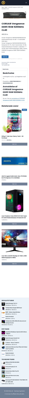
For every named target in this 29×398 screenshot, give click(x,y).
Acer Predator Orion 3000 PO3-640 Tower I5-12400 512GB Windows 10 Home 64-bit (14, 217)
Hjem (3, 7)
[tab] (14, 69)
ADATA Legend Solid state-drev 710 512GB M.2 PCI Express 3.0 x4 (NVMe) (14, 177)
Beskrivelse (5, 69)
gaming (5, 64)
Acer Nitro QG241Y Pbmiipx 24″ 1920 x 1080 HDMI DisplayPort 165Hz (14, 256)
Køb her (5, 56)
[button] (25, 12)
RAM (6, 7)
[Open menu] (26, 3)
